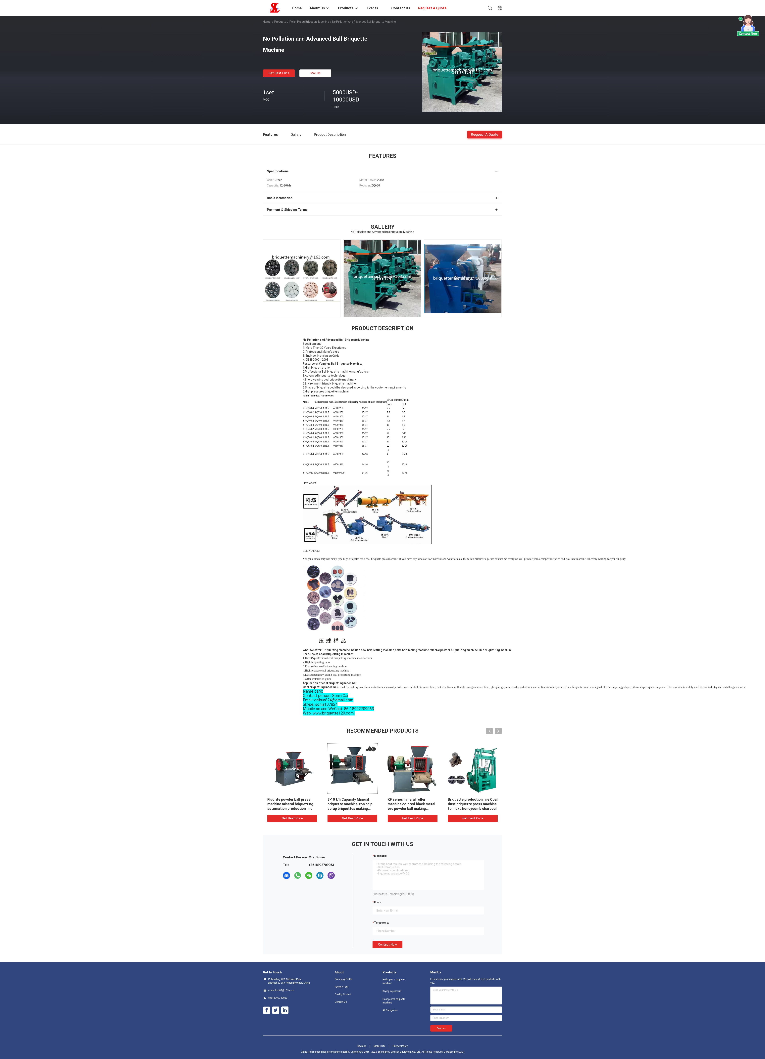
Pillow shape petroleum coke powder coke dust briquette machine (291, 804)
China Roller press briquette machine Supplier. (325, 1051)
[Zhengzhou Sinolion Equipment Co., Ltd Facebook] (266, 1010)
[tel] (342, 875)
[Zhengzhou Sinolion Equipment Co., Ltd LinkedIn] (284, 1010)
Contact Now (387, 944)
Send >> (441, 1028)
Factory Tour (341, 986)
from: (378, 902)
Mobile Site (379, 1046)
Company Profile (343, 979)
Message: (380, 855)
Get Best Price (279, 73)
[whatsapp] (297, 875)
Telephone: (381, 922)
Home (267, 21)
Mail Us (315, 73)
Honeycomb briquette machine (393, 1001)
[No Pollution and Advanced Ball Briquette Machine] (462, 71)
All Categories (390, 1010)
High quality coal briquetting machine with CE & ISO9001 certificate (471, 804)
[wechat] (308, 875)
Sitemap (361, 1046)
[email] (286, 875)
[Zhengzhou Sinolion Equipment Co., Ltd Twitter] (275, 1010)
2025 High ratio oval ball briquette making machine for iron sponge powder (352, 804)
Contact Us (341, 1001)
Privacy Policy (400, 1046)
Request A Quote (484, 134)
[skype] (320, 875)
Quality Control (343, 994)
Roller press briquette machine (309, 21)
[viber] (331, 875)
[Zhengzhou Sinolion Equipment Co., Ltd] (275, 7)
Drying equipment (391, 991)
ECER (461, 1051)
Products (280, 21)
